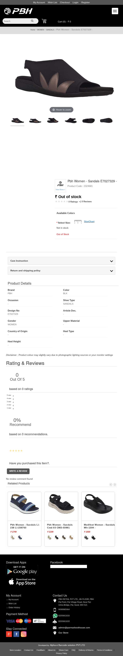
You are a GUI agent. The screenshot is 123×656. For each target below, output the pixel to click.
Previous (111, 484)
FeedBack (41, 650)
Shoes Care (63, 650)
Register (85, 2)
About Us (51, 650)
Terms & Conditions (104, 650)
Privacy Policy (61, 653)
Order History (14, 607)
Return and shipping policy (25, 270)
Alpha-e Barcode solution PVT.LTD (67, 645)
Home (32, 30)
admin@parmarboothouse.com (74, 627)
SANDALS (50, 30)
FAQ (73, 650)
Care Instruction (19, 261)
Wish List (52, 2)
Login (75, 2)
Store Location (15, 650)
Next (115, 484)
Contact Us (28, 650)
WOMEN (40, 30)
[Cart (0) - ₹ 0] (44, 21)
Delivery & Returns (86, 650)
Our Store (63, 632)
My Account (39, 2)
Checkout (65, 2)
